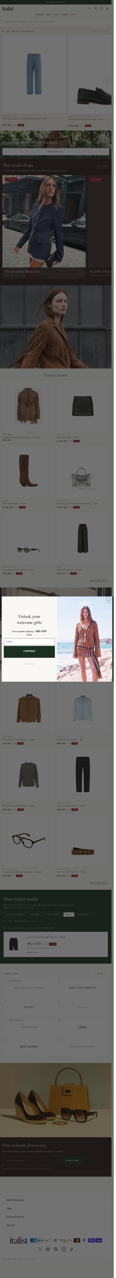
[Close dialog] (108, 600)
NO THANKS (29, 664)
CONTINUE (29, 651)
